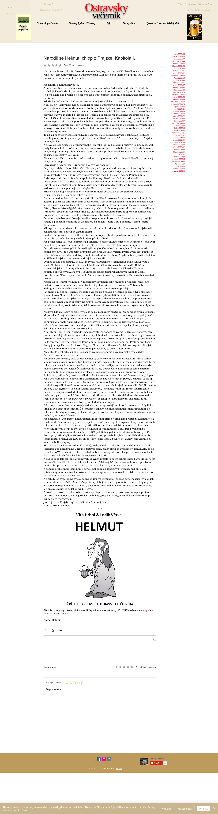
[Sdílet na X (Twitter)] (52, 630)
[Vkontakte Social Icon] (109, 759)
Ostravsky (106, 7)
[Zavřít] (214, 808)
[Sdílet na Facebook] (45, 630)
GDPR (119, 768)
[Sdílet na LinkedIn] (60, 630)
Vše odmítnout (184, 808)
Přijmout (203, 808)
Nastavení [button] (167, 808)
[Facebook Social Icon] (99, 759)
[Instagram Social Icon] (104, 759)
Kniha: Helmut (52, 620)
